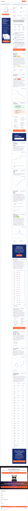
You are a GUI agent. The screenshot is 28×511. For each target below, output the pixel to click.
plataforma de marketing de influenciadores (13, 470)
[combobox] (20, 138)
